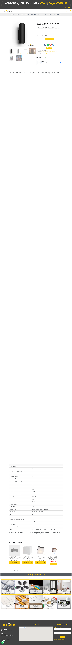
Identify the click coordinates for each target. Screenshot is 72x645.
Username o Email (57, 627)
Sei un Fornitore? (56, 14)
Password (56, 631)
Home (12, 14)
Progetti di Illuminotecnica (30, 14)
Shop (22, 14)
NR (46, 53)
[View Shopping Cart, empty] (69, 11)
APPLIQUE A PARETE (44, 51)
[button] (65, 11)
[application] (23, 14)
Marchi (50, 14)
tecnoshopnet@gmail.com (6, 638)
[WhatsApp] (66, 7)
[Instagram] (69, 7)
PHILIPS (41, 54)
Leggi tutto (54, 563)
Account (44, 14)
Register (63, 639)
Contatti (38, 14)
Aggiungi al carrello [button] (14, 562)
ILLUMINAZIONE (51, 51)
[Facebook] (65, 7)
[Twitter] (68, 7)
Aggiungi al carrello (49, 38)
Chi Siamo (17, 14)
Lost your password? (58, 639)
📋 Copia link (49, 47)
